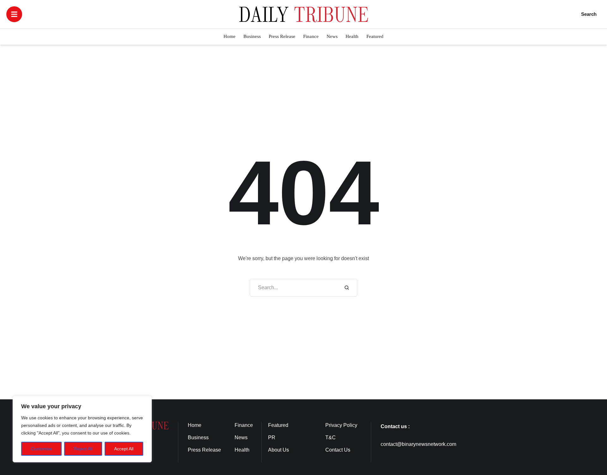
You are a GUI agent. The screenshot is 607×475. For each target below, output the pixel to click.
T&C (330, 437)
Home (194, 425)
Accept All (123, 448)
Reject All (83, 448)
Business (198, 437)
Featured (278, 425)
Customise (41, 448)
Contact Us (337, 450)
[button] (14, 14)
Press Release (204, 450)
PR (271, 437)
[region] (82, 429)
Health (242, 450)
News (241, 437)
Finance (244, 425)
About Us (278, 450)
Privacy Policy (341, 425)
